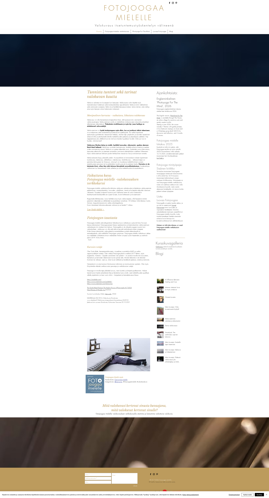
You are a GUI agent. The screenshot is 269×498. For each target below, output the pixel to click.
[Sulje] (266, 494)
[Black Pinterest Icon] (176, 3)
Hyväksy (259, 495)
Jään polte (108, 294)
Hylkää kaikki (247, 495)
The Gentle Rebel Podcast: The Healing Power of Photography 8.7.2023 (109, 288)
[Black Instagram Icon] (173, 3)
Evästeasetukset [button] (234, 495)
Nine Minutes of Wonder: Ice (96, 290)
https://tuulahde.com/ (94, 279)
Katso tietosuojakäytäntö (190, 495)
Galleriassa (159, 247)
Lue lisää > (160, 158)
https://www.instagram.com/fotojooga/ (100, 284)
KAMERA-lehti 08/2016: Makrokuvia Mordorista (102, 298)
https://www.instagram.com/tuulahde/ (99, 282)
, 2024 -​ (114, 294)
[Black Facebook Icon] (169, 3)
